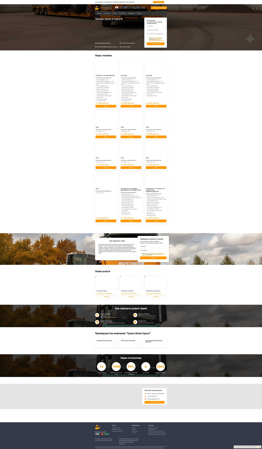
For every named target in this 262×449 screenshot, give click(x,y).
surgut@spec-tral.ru (154, 399)
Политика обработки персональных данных (129, 438)
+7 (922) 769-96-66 (141, 7)
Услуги (114, 425)
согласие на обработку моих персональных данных (155, 38)
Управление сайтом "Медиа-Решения (103, 438)
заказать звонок (123, 8)
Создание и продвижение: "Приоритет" (157, 432)
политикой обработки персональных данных (156, 40)
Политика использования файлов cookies (128, 440)
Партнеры (151, 425)
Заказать (106, 106)
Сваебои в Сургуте (152, 429)
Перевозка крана (116, 427)
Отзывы (114, 13)
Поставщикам (131, 13)
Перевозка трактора (116, 429)
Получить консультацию (159, 7)
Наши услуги (107, 13)
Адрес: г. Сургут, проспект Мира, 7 (156, 393)
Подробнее (106, 296)
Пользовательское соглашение (126, 442)
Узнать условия (158, 2)
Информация (135, 425)
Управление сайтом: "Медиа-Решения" (157, 434)
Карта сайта (122, 443)
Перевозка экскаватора (117, 431)
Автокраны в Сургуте (153, 427)
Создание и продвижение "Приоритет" (103, 440)
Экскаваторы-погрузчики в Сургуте (156, 431)
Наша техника (122, 13)
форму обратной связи (111, 317)
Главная (99, 13)
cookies (258, 446)
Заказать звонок (154, 402)
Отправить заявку (155, 43)
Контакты (139, 13)
